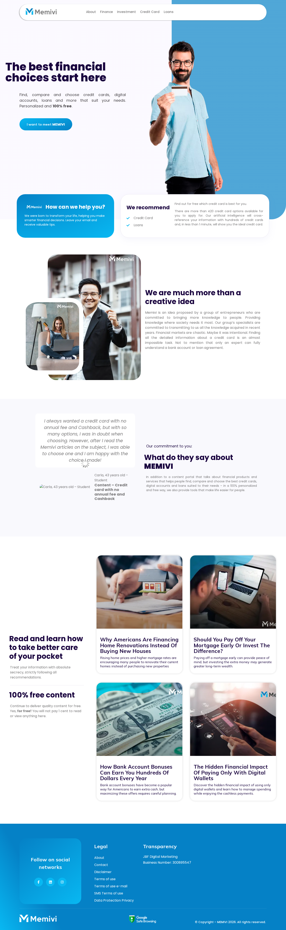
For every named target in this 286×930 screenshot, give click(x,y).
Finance (106, 12)
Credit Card (150, 12)
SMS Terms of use (108, 893)
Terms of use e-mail (110, 886)
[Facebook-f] (38, 882)
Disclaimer (103, 872)
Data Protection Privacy (114, 900)
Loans (169, 12)
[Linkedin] (50, 882)
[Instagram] (62, 882)
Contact (101, 864)
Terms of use (105, 879)
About (91, 12)
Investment (126, 12)
